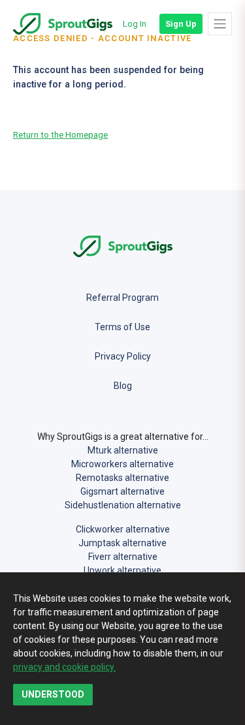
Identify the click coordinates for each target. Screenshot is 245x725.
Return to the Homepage (60, 134)
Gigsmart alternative (122, 491)
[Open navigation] (220, 23)
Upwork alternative (122, 570)
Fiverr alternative (122, 556)
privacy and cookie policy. (64, 667)
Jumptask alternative (122, 543)
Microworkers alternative (122, 464)
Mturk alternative (123, 450)
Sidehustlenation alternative (123, 505)
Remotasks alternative (122, 477)
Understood (53, 694)
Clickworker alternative (123, 529)
